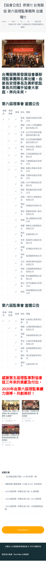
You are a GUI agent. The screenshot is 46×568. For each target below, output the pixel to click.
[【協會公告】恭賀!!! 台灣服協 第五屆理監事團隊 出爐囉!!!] (10, 405)
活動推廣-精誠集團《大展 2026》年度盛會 (23, 484)
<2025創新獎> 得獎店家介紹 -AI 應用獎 (22, 492)
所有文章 (38, 21)
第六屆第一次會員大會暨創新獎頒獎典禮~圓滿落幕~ (30, 413)
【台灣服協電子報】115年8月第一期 (21, 477)
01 (21, 21)
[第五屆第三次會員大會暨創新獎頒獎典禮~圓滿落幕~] (10, 429)
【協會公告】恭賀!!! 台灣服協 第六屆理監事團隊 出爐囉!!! (23, 11)
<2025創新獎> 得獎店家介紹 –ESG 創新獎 (23, 499)
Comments (23, 530)
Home (4, 21)
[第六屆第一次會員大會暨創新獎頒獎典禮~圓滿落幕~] (30, 405)
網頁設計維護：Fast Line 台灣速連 (15, 554)
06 (28, 21)
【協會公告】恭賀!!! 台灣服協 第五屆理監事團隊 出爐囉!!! (10, 413)
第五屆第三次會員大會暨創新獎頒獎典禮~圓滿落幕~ (10, 437)
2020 (13, 21)
